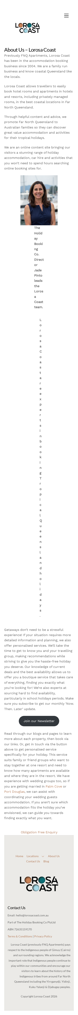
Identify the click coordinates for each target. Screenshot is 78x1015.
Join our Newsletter (39, 721)
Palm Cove (54, 786)
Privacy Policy (43, 936)
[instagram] (42, 837)
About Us (54, 856)
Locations (33, 856)
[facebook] (35, 837)
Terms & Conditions (20, 936)
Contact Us (33, 861)
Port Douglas (14, 792)
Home (19, 856)
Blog (46, 861)
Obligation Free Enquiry (39, 832)
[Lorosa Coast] (28, 41)
